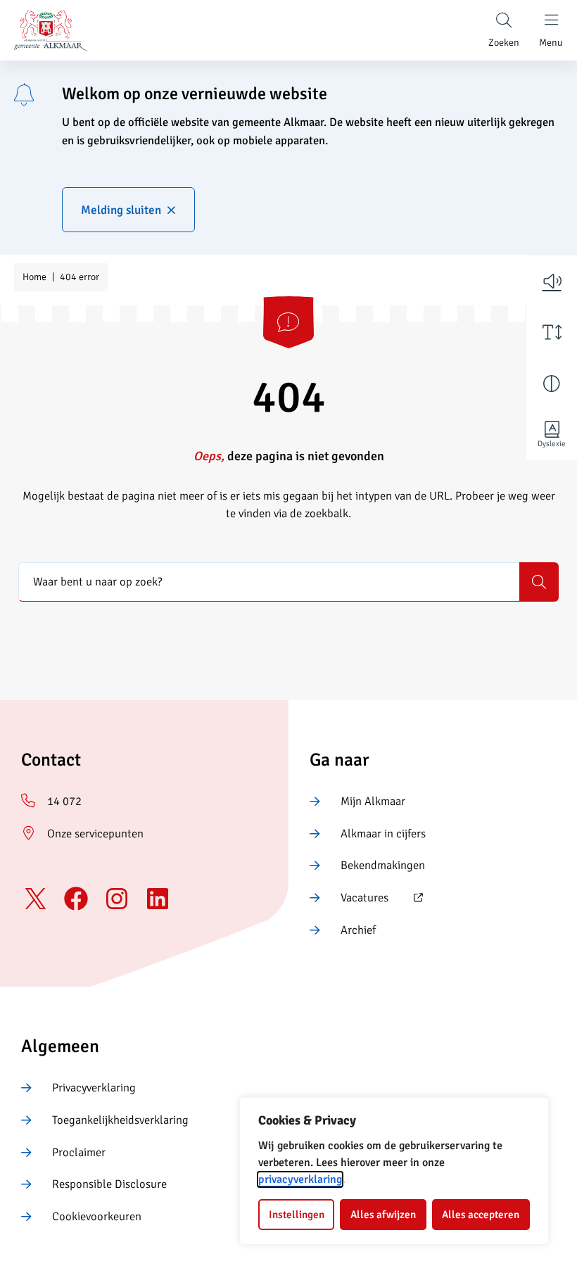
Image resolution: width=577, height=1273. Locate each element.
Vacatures (349, 898)
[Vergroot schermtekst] (551, 332)
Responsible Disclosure (109, 1184)
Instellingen (296, 1214)
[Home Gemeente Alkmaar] (51, 30)
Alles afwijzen (383, 1214)
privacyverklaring (300, 1179)
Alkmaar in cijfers (383, 833)
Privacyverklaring (94, 1087)
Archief (358, 930)
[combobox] (268, 582)
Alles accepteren (480, 1214)
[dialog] (394, 1171)
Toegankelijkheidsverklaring (120, 1120)
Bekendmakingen (383, 865)
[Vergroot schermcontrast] (551, 383)
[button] (551, 280)
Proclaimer (79, 1152)
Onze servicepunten (95, 833)
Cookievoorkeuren (96, 1216)
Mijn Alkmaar (373, 801)
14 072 (64, 801)
